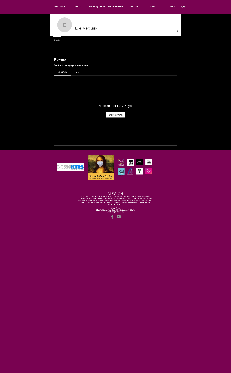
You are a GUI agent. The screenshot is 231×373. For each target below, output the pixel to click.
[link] (183, 7)
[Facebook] (112, 216)
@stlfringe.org (119, 212)
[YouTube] (118, 216)
